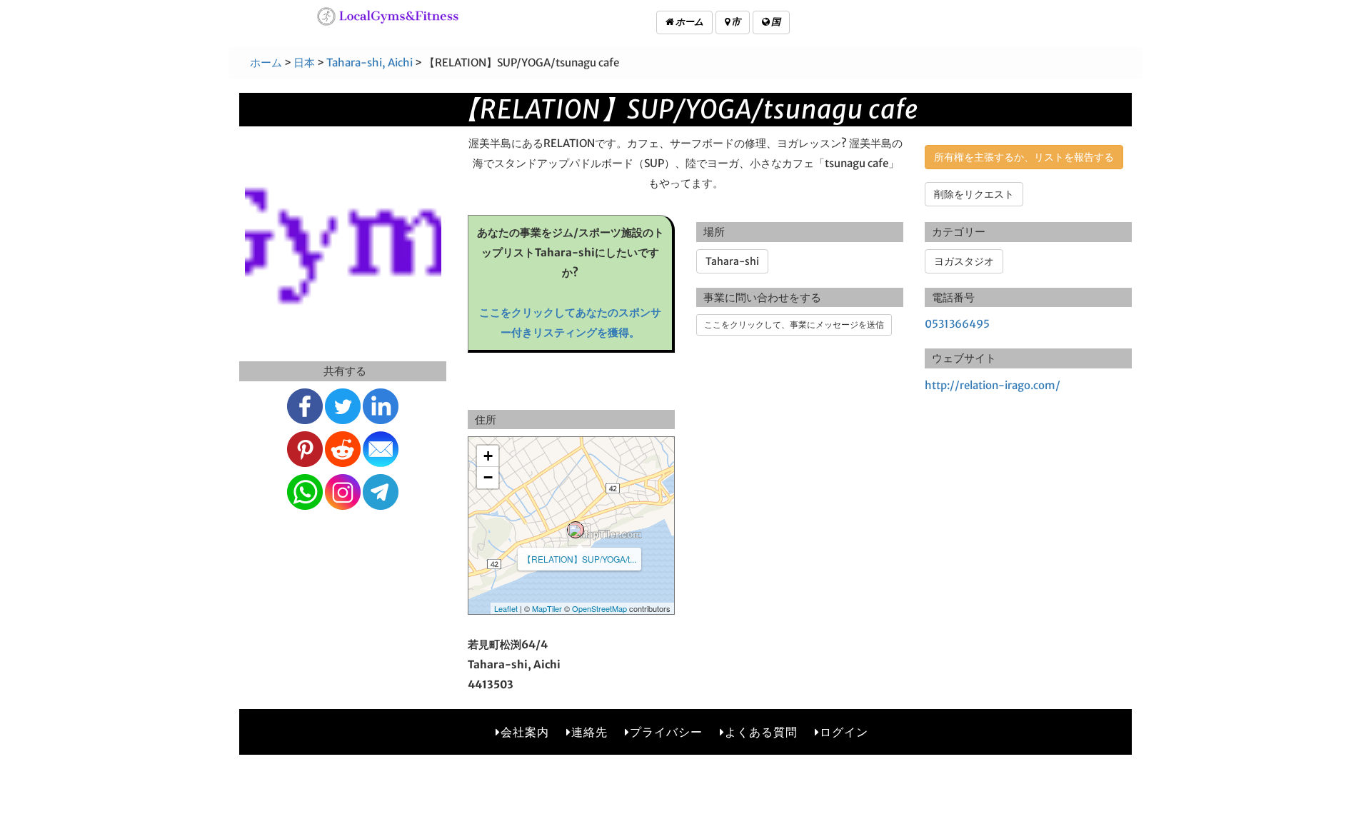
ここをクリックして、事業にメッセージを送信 (794, 324)
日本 (304, 62)
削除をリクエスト (974, 194)
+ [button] (488, 456)
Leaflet (506, 608)
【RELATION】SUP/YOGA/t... (579, 559)
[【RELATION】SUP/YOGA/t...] (575, 529)
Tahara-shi (732, 261)
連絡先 (589, 732)
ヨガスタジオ (964, 261)
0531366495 (957, 324)
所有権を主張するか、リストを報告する (1024, 157)
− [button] (488, 477)
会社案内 (525, 732)
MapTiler (547, 608)
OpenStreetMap (599, 608)
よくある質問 (761, 732)
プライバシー (666, 732)
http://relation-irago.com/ (992, 385)
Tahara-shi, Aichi (369, 62)
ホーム (688, 22)
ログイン (844, 732)
